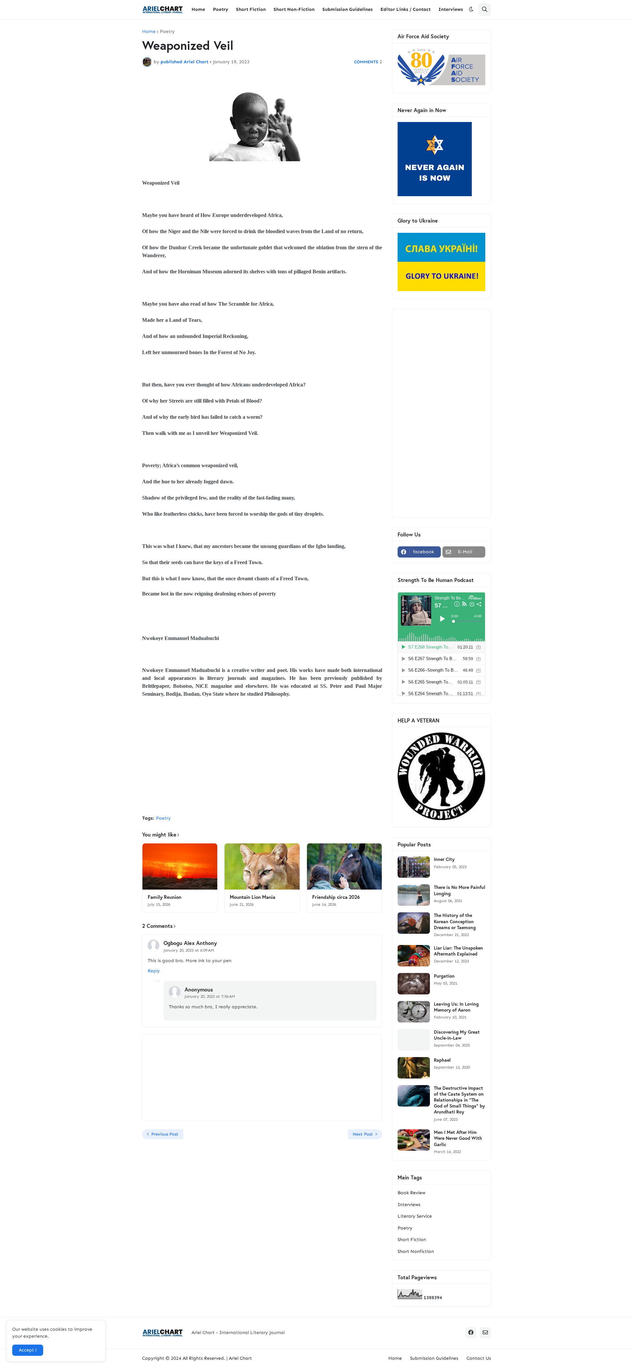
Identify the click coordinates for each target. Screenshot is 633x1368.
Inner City (444, 859)
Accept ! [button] (28, 1350)
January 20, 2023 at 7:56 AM (210, 996)
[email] (485, 1332)
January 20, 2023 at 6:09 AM (189, 950)
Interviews (409, 1204)
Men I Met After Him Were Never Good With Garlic (458, 1138)
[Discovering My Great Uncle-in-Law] (414, 1039)
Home (149, 31)
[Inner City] (414, 867)
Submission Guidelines (434, 1358)
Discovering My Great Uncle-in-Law (457, 1035)
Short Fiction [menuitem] (251, 9)
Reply (154, 971)
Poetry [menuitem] (220, 9)
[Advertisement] (262, 760)
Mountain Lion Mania (252, 897)
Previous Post (164, 1134)
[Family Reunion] (179, 866)
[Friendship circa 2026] (344, 866)
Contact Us (479, 1358)
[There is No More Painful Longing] (414, 895)
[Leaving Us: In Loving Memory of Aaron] (414, 1011)
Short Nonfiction (416, 1251)
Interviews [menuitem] (450, 9)
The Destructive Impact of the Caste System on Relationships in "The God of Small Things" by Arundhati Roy (459, 1100)
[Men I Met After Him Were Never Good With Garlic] (414, 1140)
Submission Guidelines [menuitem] (347, 9)
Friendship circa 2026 (336, 897)
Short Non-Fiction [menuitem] (294, 9)
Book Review (411, 1193)
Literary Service (415, 1216)
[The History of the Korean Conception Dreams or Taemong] (414, 923)
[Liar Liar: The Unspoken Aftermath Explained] (414, 955)
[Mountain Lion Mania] (262, 866)
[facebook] (470, 1332)
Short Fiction (412, 1239)
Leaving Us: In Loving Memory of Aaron (456, 1007)
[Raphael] (414, 1068)
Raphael (442, 1060)
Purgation (444, 976)
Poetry (167, 31)
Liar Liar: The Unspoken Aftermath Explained (458, 951)
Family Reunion (164, 897)
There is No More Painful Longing (459, 890)
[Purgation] (414, 983)
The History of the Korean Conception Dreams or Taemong (455, 921)
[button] (471, 9)
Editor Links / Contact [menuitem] (405, 9)
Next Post (363, 1134)
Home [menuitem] (198, 9)
